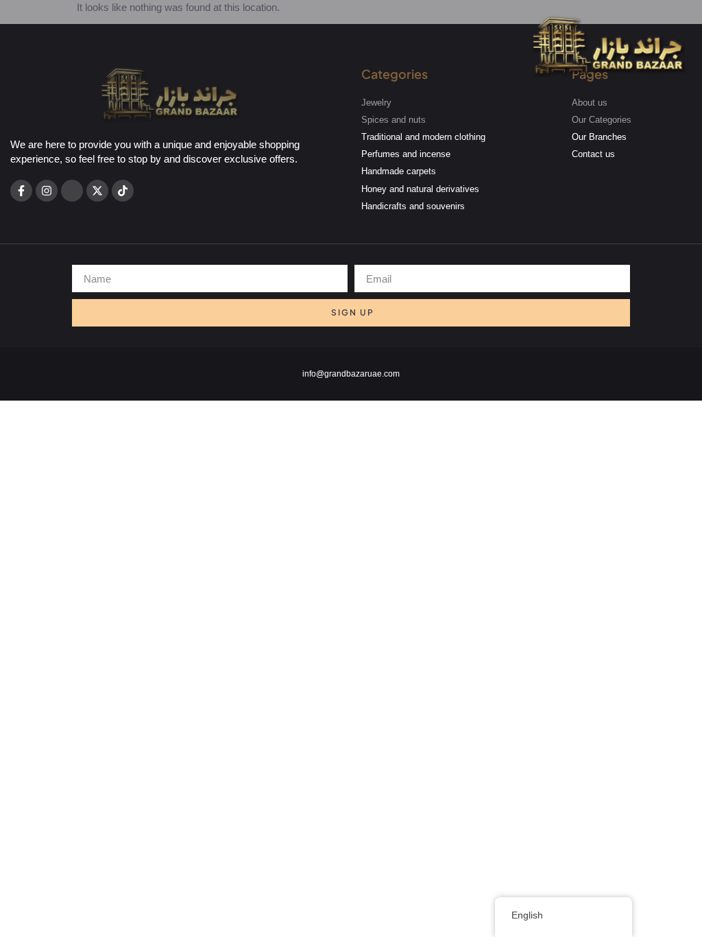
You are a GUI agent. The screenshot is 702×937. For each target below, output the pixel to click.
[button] (609, 104)
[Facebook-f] (21, 191)
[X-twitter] (97, 191)
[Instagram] (47, 191)
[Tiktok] (123, 191)
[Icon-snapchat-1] (72, 191)
